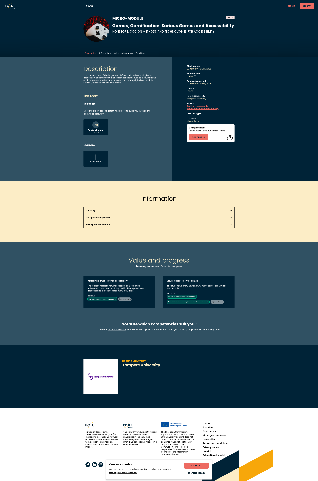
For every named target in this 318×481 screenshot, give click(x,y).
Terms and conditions (215, 443)
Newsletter (209, 439)
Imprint (207, 451)
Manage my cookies (214, 435)
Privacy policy (211, 447)
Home (206, 423)
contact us (198, 137)
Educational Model (214, 455)
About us (208, 427)
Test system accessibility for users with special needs (188, 302)
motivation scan (117, 329)
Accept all (196, 465)
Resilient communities (198, 106)
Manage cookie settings (123, 472)
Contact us (209, 431)
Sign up (307, 5)
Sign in (292, 5)
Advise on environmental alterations (102, 299)
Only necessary (196, 473)
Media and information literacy (203, 108)
